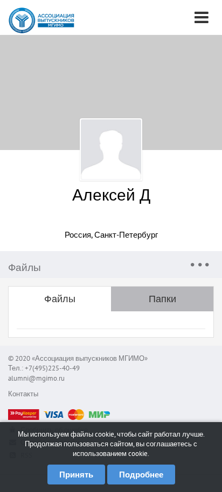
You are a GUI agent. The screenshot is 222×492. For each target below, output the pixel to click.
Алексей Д (111, 194)
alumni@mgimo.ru (36, 378)
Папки (162, 299)
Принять (76, 474)
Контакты (23, 393)
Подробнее (141, 474)
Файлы (59, 299)
